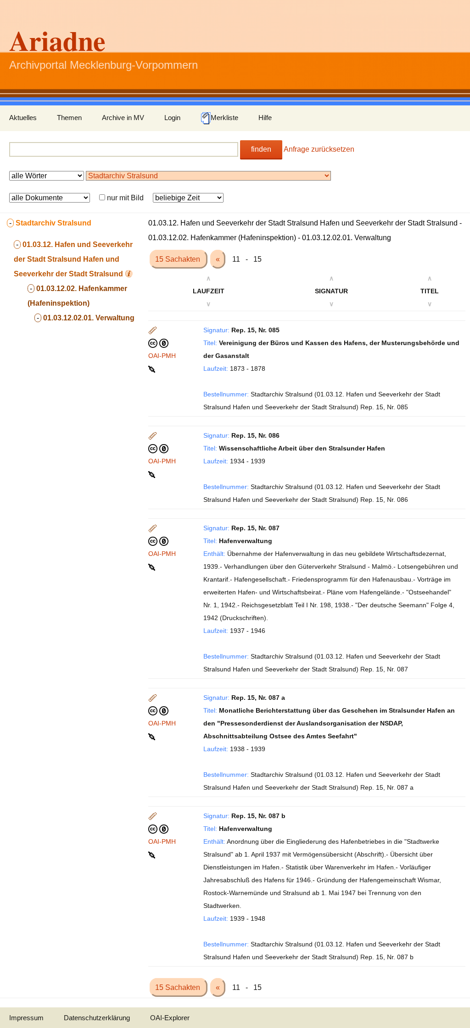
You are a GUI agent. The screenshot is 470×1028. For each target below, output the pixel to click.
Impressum (26, 1018)
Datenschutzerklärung (97, 1018)
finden (261, 149)
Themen (69, 117)
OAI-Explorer (170, 1018)
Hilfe (265, 117)
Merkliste (224, 117)
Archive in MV (123, 117)
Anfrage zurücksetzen (319, 149)
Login (172, 117)
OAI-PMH (162, 355)
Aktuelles (23, 117)
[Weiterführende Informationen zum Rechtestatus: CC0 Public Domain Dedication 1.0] (158, 342)
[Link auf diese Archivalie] (152, 368)
